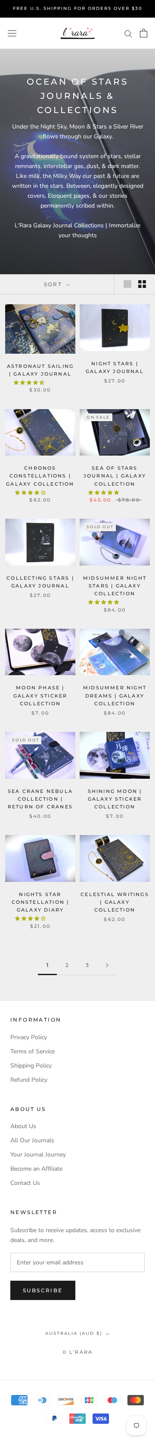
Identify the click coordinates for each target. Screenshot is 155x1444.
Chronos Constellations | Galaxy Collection (40, 475)
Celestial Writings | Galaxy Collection (115, 902)
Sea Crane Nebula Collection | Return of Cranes (40, 799)
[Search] (128, 33)
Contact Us (25, 1183)
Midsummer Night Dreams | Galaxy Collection (114, 695)
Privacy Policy (28, 1037)
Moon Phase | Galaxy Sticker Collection (40, 695)
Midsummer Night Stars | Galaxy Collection (114, 586)
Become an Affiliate (36, 1169)
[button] (30, 382)
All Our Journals (32, 1140)
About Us (23, 1126)
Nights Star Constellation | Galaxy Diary (40, 902)
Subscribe (43, 1290)
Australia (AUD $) (73, 1333)
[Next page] (107, 965)
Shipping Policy (31, 1066)
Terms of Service (32, 1051)
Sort (54, 284)
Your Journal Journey (38, 1154)
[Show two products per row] (142, 284)
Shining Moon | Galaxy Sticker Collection (115, 799)
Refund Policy (28, 1080)
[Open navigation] (12, 33)
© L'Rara (77, 1352)
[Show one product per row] (127, 284)
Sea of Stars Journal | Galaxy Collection (115, 475)
